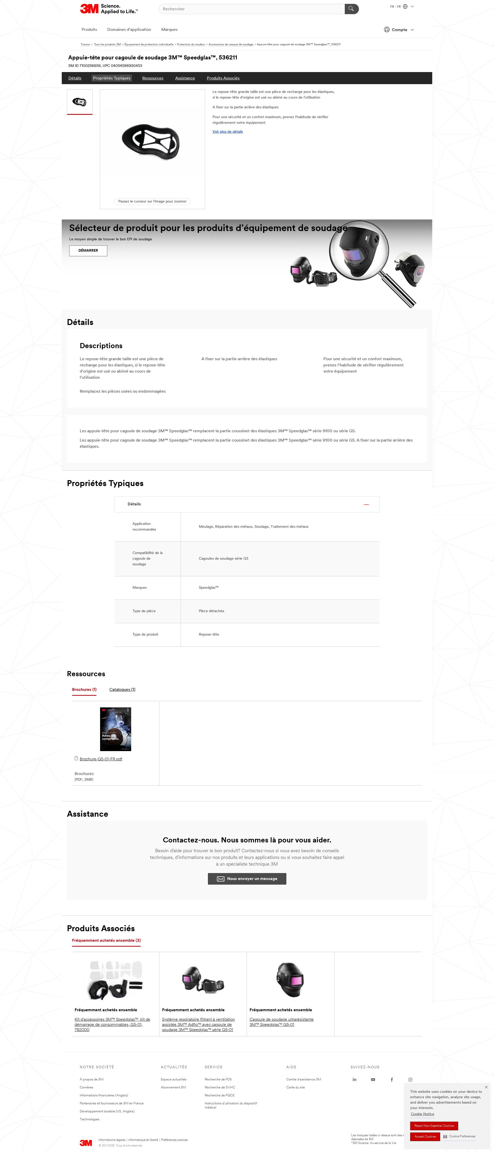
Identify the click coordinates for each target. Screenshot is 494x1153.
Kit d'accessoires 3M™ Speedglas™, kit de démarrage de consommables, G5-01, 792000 (112, 1025)
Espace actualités (174, 1079)
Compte (399, 30)
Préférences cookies (174, 1140)
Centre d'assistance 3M (303, 1079)
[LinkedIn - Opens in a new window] (354, 1080)
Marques (169, 30)
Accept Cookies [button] (425, 1136)
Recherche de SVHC (220, 1087)
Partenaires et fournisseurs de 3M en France (112, 1103)
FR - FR (396, 6)
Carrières (86, 1087)
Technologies (89, 1119)
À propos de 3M (91, 1079)
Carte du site (295, 1087)
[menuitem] (75, 78)
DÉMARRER (88, 251)
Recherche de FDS (218, 1079)
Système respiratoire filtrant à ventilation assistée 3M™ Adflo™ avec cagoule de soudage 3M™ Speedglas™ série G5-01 (198, 1025)
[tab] (84, 690)
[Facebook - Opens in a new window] (392, 1080)
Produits (89, 30)
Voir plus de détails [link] (228, 132)
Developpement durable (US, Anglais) (107, 1111)
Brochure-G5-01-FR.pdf (101, 759)
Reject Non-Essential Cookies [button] (434, 1126)
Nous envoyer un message (252, 879)
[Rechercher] (352, 9)
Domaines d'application (129, 30)
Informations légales (112, 1140)
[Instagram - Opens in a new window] (410, 1080)
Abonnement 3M (173, 1087)
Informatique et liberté (143, 1140)
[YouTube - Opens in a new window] (373, 1080)
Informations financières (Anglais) (104, 1095)
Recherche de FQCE (219, 1095)
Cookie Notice (422, 1114)
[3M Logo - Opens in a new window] (109, 9)
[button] (459, 1136)
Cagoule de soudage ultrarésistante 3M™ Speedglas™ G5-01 (282, 1022)
